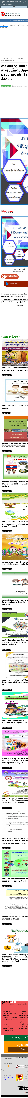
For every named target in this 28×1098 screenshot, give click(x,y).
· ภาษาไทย (22, 1020)
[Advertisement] (14, 982)
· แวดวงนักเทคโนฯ (7, 1033)
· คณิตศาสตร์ (22, 1013)
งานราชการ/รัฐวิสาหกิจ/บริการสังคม (13, 60)
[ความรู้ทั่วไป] (4, 27)
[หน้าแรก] (3, 25)
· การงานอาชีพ (23, 1029)
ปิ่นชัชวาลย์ (25, 302)
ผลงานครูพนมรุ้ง (17, 302)
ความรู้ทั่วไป (13, 59)
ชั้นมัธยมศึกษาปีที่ (6, 302)
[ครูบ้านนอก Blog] (18, 25)
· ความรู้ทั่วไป (22, 1011)
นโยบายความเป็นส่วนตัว (6, 4)
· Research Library (8, 1029)
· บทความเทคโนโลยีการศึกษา (10, 1013)
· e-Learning (6, 1015)
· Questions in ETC (8, 1031)
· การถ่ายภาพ (6, 1024)
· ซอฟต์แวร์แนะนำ (7, 1022)
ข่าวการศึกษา (4, 59)
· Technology (6, 1011)
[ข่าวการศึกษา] (10, 25)
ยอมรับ (14, 6)
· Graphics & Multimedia (10, 1018)
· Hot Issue (6, 1026)
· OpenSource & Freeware (10, 1020)
